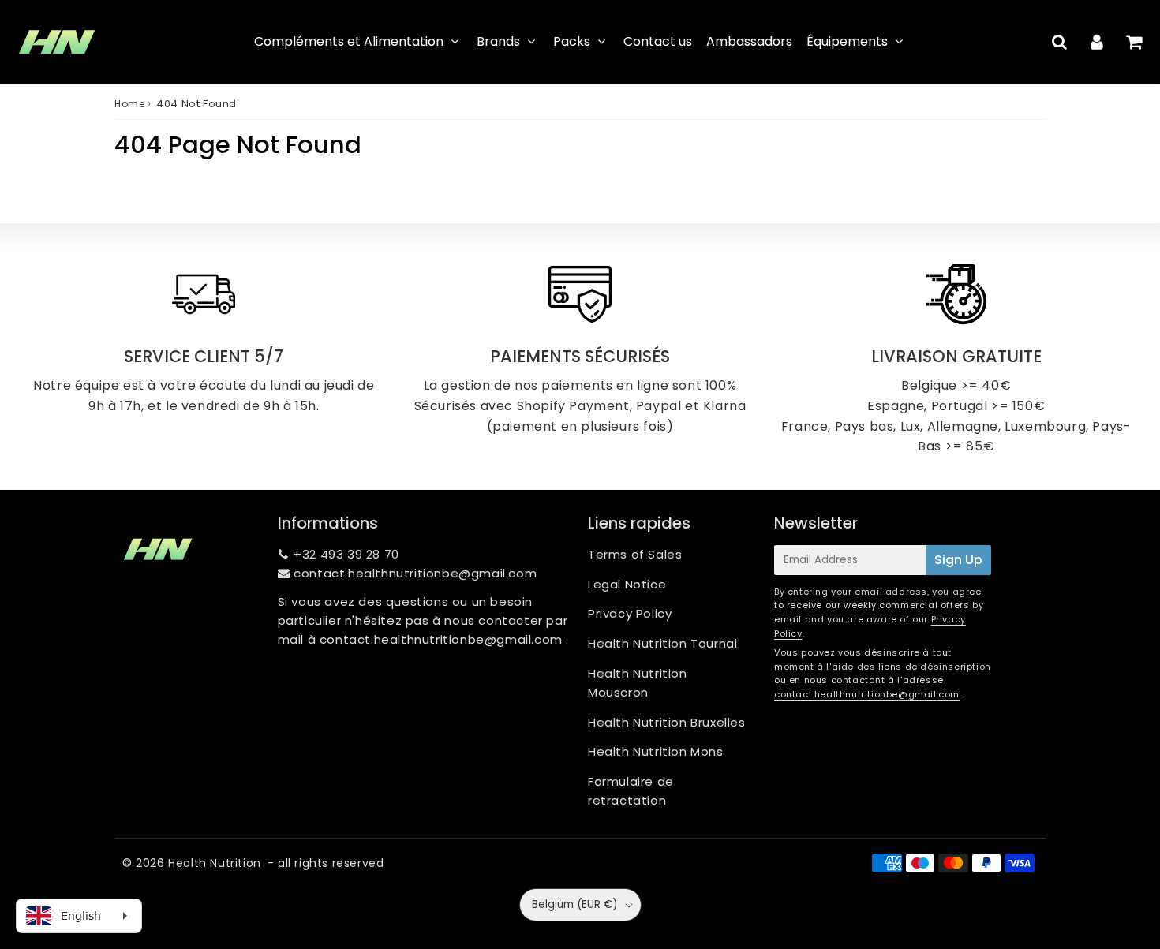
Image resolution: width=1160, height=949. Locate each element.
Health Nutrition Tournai (662, 643)
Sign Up (958, 560)
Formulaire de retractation (631, 791)
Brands (498, 41)
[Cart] (1133, 41)
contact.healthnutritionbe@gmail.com (415, 573)
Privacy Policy (630, 613)
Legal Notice (627, 584)
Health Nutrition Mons (656, 751)
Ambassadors (749, 41)
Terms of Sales (635, 554)
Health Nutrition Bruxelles (667, 722)
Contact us (657, 41)
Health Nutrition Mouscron (637, 683)
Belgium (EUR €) (574, 904)
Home (129, 103)
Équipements (847, 41)
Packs (571, 41)
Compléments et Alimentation (348, 41)
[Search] (1059, 41)
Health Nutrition (214, 863)
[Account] (1096, 41)
